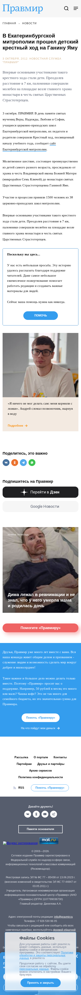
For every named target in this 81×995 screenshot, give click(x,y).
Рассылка (21, 757)
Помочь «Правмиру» (40, 717)
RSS (21, 787)
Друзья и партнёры (50, 764)
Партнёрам (24, 764)
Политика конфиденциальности (40, 777)
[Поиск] (66, 9)
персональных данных (34, 969)
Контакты (60, 757)
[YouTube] (44, 814)
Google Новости (44, 506)
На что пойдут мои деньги (38, 728)
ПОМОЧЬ (40, 315)
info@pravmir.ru (63, 916)
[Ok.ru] (36, 814)
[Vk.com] (27, 814)
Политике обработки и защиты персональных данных (46, 955)
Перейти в (44, 492)
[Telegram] (53, 814)
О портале (41, 757)
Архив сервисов (40, 770)
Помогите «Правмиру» (40, 628)
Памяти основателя (40, 829)
